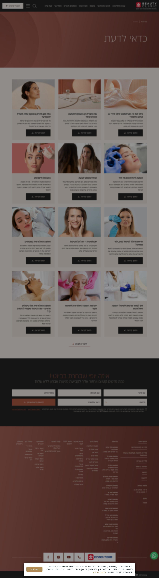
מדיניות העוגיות (99, 572)
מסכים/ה (34, 569)
